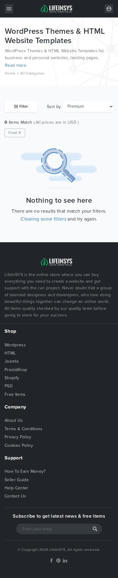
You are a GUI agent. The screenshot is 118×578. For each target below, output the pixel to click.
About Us (14, 420)
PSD (9, 386)
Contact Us (15, 496)
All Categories (32, 73)
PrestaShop (16, 369)
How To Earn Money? (25, 471)
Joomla (11, 361)
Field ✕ (14, 133)
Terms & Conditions (24, 428)
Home (10, 73)
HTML (10, 353)
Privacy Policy (18, 437)
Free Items (15, 394)
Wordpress (15, 345)
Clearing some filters (43, 219)
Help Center (16, 488)
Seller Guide (17, 479)
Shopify (12, 377)
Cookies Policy (19, 445)
